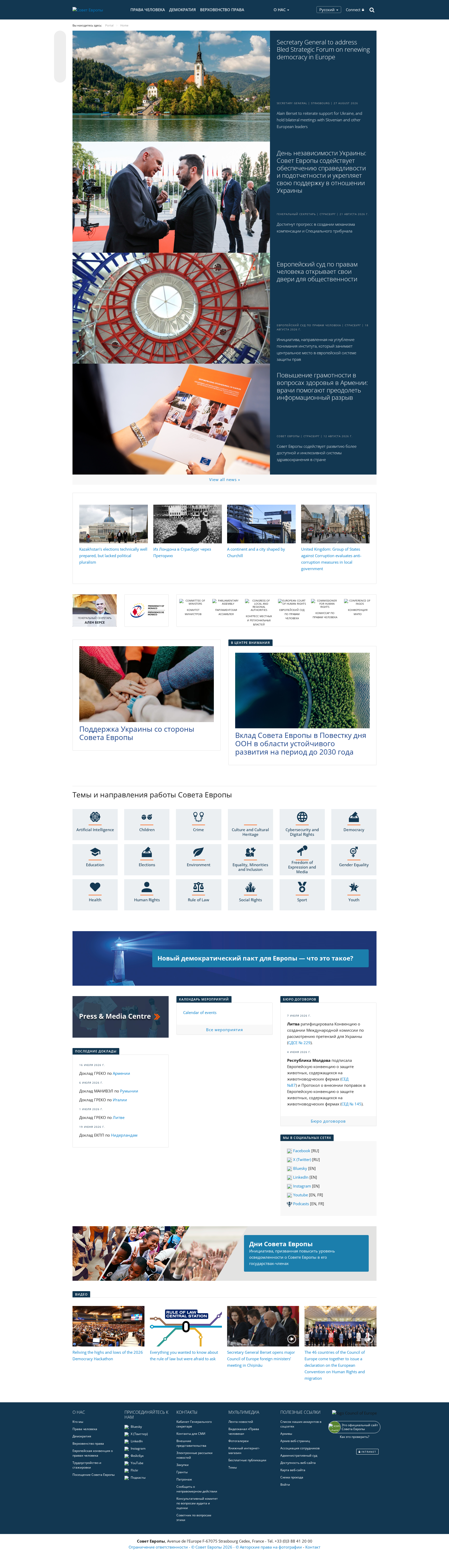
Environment (198, 864)
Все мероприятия (224, 1029)
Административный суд (298, 1455)
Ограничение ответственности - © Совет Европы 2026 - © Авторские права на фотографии (216, 1547)
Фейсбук (137, 1455)
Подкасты (138, 1477)
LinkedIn (300, 1177)
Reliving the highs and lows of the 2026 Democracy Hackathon (107, 1355)
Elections (147, 864)
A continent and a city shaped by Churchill (256, 552)
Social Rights (250, 899)
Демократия (182, 9)
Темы (232, 1467)
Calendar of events (199, 1012)
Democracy (354, 829)
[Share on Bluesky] (60, 37)
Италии (120, 1099)
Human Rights (147, 899)
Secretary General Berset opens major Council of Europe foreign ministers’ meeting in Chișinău (261, 1359)
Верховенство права (222, 9)
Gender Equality (354, 864)
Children (147, 829)
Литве (118, 1117)
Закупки (182, 1465)
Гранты (182, 1472)
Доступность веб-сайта (298, 1462)
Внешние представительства (191, 1443)
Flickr (134, 1470)
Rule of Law (198, 899)
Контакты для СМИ (190, 1433)
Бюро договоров (328, 1121)
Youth (353, 899)
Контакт (312, 1547)
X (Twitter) (301, 1159)
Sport (302, 899)
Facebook (301, 1150)
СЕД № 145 (351, 1103)
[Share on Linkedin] (60, 67)
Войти (285, 1484)
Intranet (368, 1451)
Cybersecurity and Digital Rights (302, 832)
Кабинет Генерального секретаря (194, 1424)
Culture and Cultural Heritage (250, 832)
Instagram (301, 1186)
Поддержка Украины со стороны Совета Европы (136, 733)
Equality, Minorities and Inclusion (250, 867)
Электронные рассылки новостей (194, 1455)
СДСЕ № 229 (299, 1042)
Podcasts (300, 1203)
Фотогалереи (238, 1441)
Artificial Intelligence (95, 829)
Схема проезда (291, 1477)
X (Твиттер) (139, 1434)
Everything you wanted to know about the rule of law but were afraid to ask (184, 1355)
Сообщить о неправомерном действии (196, 1488)
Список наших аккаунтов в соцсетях (300, 1424)
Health (95, 899)
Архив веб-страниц (295, 1441)
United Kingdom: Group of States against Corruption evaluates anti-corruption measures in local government (331, 558)
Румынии (129, 1090)
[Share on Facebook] (60, 57)
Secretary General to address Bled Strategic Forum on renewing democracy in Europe (323, 49)
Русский (327, 9)
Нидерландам (124, 1135)
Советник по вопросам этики (193, 1517)
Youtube (300, 1194)
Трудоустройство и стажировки (86, 1465)
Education (95, 864)
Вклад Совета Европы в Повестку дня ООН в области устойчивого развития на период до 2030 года (300, 743)
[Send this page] (60, 77)
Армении (121, 1073)
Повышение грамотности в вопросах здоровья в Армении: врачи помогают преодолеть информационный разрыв (322, 386)
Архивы (286, 1433)
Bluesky (300, 1168)
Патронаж (184, 1479)
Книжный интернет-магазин (244, 1450)
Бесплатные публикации (247, 1460)
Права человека (147, 9)
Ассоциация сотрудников (300, 1448)
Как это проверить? (354, 1437)
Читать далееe (224, 958)
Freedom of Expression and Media (302, 867)
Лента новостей (240, 1421)
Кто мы (77, 1421)
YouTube (136, 1463)
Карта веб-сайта (292, 1470)
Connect (353, 9)
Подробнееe (224, 1253)
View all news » (224, 479)
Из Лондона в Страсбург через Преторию (182, 552)
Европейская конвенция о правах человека (92, 1453)
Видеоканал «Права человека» (243, 1431)
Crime (198, 829)
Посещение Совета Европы (93, 1474)
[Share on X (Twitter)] (60, 47)
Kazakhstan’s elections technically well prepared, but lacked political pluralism (113, 555)
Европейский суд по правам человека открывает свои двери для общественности (317, 272)
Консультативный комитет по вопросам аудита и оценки (197, 1503)
